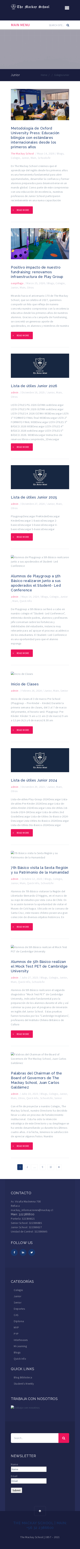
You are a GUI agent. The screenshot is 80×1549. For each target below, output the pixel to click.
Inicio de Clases (25, 684)
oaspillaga (17, 283)
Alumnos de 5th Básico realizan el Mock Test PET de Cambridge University (39, 966)
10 (51, 1167)
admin (14, 392)
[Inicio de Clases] (22, 673)
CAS (16, 1315)
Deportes (19, 1308)
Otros (30, 287)
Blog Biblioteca (23, 1377)
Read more (23, 209)
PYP (16, 1333)
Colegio (58, 75)
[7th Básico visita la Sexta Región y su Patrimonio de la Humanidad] (40, 855)
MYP (16, 1327)
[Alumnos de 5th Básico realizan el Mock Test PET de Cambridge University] (40, 949)
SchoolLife (44, 157)
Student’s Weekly (24, 1383)
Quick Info (26, 601)
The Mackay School (22, 153)
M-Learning (20, 1346)
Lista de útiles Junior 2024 (34, 780)
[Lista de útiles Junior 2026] (40, 365)
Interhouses (21, 1340)
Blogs (60, 153)
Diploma (19, 1321)
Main (33, 157)
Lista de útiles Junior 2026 (34, 386)
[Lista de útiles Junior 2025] (40, 477)
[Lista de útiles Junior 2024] (40, 760)
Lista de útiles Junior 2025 (34, 497)
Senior (64, 690)
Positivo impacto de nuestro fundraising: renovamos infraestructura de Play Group (37, 272)
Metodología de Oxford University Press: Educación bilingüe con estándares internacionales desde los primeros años (35, 137)
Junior (25, 157)
